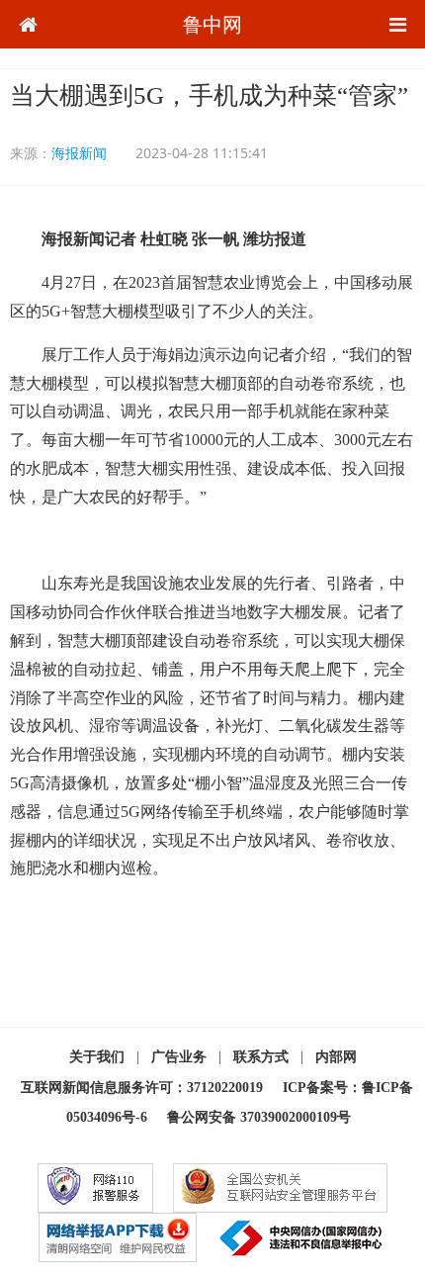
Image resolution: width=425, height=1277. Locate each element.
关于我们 (97, 1056)
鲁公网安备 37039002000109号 (259, 1117)
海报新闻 (79, 152)
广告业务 (179, 1056)
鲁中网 (212, 24)
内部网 (336, 1056)
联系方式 (261, 1056)
